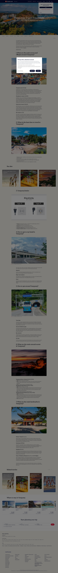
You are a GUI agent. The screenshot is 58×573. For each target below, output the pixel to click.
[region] (29, 65)
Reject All (32, 70)
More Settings (20, 70)
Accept (38, 70)
